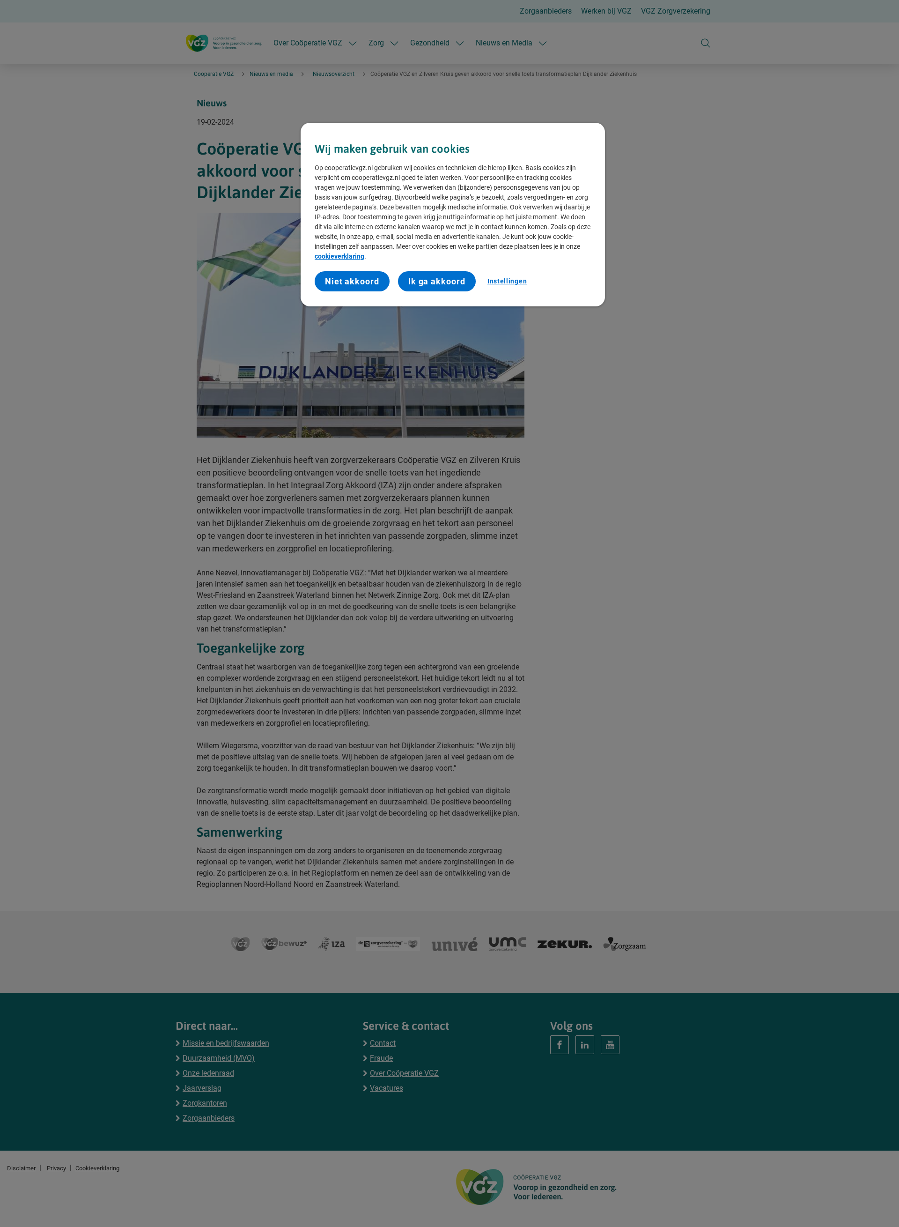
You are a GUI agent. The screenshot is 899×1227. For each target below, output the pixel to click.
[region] (453, 214)
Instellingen (507, 281)
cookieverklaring (339, 256)
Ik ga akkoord (436, 281)
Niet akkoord (352, 281)
